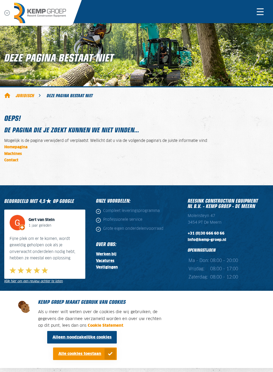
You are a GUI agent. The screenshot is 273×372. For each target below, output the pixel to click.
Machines (13, 154)
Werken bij (106, 254)
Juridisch (25, 95)
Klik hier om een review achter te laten (33, 281)
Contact (11, 160)
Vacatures (105, 261)
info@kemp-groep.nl (207, 240)
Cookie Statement (105, 326)
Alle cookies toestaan (79, 354)
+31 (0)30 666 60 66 (206, 233)
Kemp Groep (7, 95)
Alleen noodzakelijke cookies (82, 337)
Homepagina (15, 147)
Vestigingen (107, 267)
